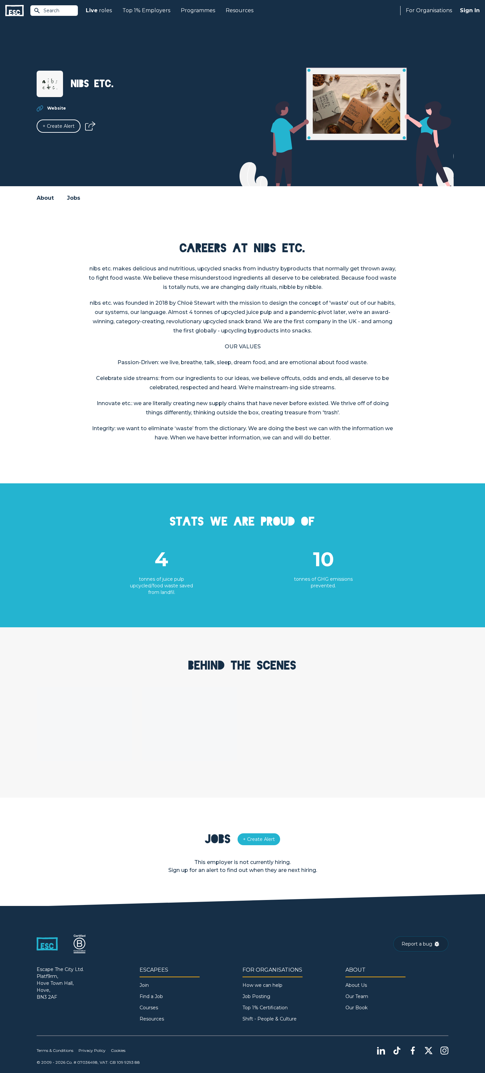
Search (51, 11)
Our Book (356, 1008)
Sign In (470, 10)
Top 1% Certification (265, 1008)
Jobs (73, 198)
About (45, 198)
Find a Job (151, 996)
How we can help (262, 985)
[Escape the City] (14, 11)
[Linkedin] (381, 1051)
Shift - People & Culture (269, 1019)
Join (144, 985)
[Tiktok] (397, 1051)
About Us (356, 985)
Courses (149, 1008)
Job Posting (256, 996)
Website (56, 108)
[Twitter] (429, 1051)
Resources (239, 10)
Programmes (198, 10)
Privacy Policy (92, 1050)
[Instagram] (444, 1051)
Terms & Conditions (55, 1050)
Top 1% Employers (146, 10)
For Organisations (429, 10)
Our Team (356, 996)
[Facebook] (413, 1051)
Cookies (118, 1050)
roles (99, 10)
